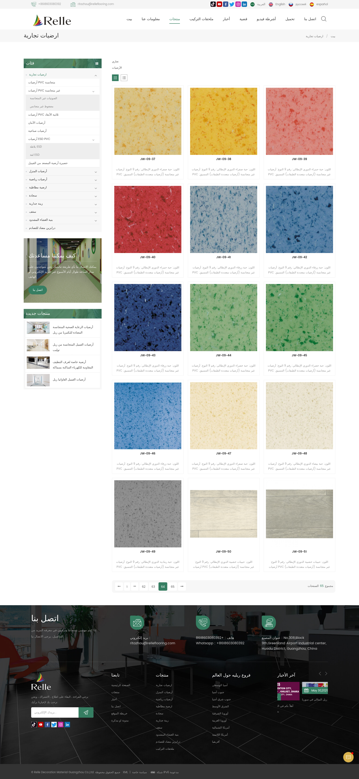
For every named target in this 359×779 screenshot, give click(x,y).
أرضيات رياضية (38, 179)
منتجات (174, 19)
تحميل (290, 19)
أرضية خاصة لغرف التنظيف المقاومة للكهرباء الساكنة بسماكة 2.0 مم (73, 365)
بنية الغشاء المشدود (41, 219)
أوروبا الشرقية (220, 713)
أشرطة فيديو (266, 19)
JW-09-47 (223, 453)
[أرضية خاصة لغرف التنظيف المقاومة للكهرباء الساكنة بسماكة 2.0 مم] (38, 363)
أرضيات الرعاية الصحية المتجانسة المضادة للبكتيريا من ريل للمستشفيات (73, 330)
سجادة (33, 195)
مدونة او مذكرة (120, 721)
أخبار (226, 19)
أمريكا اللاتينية (220, 735)
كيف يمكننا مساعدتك (52, 255)
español (322, 4)
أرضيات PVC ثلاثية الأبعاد (43, 114)
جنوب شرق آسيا (221, 699)
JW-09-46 (147, 453)
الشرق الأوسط (220, 706)
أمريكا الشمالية (221, 728)
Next (326, 674)
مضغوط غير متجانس (41, 106)
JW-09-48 (299, 453)
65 (173, 586)
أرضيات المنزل (38, 171)
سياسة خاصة (139, 772)
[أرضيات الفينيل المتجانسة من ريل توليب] (38, 345)
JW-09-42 (299, 257)
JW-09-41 (223, 257)
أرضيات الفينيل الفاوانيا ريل (69, 379)
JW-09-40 (147, 257)
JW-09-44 (223, 355)
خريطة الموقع (119, 713)
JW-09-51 (299, 551)
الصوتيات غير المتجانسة (43, 98)
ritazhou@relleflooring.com (96, 4)
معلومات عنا (151, 19)
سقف (32, 211)
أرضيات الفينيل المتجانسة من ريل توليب (73, 347)
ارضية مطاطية (38, 187)
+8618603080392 (49, 4)
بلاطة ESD (36, 147)
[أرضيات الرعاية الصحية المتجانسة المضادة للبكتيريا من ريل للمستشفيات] (38, 328)
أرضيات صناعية (37, 130)
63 (153, 586)
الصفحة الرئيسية (120, 685)
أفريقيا (216, 742)
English (280, 4)
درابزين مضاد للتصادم (42, 228)
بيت (129, 19)
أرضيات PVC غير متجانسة (44, 90)
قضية (243, 19)
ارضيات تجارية (314, 36)
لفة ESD (34, 155)
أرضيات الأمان (36, 122)
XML (125, 772)
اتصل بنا (310, 19)
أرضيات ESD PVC (39, 139)
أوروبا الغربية (219, 721)
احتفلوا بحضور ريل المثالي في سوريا (300, 700)
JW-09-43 (147, 355)
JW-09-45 (299, 355)
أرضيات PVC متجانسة (41, 82)
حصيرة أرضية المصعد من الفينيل (48, 163)
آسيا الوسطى (220, 685)
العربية (261, 4)
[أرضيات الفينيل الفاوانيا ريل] (38, 380)
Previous (320, 674)
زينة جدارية (36, 203)
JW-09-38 (223, 159)
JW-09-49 (147, 551)
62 (143, 586)
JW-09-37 (147, 159)
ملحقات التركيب (201, 19)
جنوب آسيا (218, 692)
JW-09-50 (223, 551)
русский (301, 4)
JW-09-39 (299, 159)
